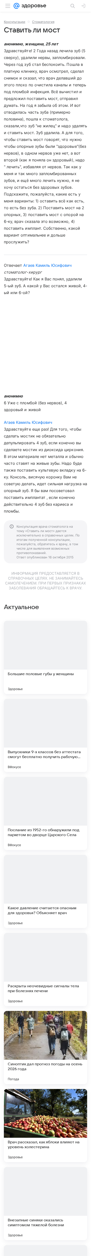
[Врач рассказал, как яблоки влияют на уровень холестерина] (45, 1125)
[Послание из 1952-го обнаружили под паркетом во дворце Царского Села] (45, 813)
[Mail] (16, 6)
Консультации (14, 22)
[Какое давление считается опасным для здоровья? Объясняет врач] (45, 891)
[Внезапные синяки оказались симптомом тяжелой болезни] (45, 1203)
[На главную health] (32, 6)
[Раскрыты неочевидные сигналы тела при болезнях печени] (45, 969)
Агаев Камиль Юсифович (47, 265)
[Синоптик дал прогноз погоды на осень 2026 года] (45, 1047)
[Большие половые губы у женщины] (45, 657)
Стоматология (43, 22)
